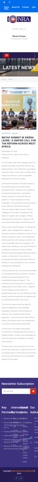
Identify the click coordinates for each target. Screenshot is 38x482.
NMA (25, 462)
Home (6, 7)
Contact (25, 7)
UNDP (15, 422)
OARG (25, 418)
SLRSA (25, 434)
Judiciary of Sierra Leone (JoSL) (25, 453)
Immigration (25, 422)
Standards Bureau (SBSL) (25, 441)
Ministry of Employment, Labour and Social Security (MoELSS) (16, 447)
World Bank (15, 435)
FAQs (6, 9)
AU (14, 445)
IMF (14, 426)
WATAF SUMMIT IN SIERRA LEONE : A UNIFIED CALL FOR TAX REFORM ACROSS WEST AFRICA (19, 142)
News (10, 79)
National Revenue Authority (22, 471)
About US (16, 7)
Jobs (34, 7)
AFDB (15, 430)
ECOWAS (15, 441)
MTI (24, 430)
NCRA (25, 426)
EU (14, 418)
